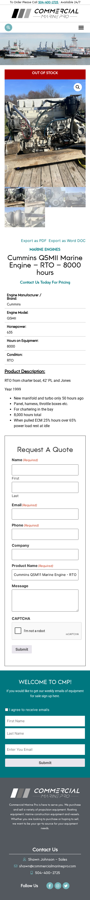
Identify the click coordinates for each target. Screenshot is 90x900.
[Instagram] (57, 885)
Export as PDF (33, 240)
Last (15, 495)
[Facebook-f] (49, 885)
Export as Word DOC (67, 240)
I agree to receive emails (29, 709)
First (15, 478)
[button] (81, 27)
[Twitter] (66, 885)
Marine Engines (45, 249)
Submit (21, 649)
